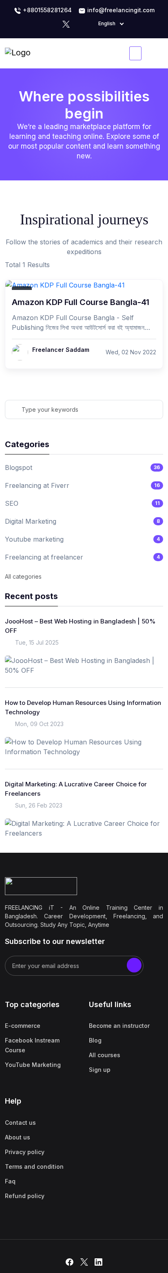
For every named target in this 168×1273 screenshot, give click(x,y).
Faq (10, 1181)
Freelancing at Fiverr (37, 485)
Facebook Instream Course (32, 1045)
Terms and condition (34, 1166)
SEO (11, 503)
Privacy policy (24, 1151)
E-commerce (22, 1025)
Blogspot (18, 467)
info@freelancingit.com (120, 10)
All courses (104, 1054)
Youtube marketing (34, 539)
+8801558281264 (46, 10)
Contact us (20, 1122)
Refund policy (24, 1195)
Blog (95, 1040)
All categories (23, 576)
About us (17, 1137)
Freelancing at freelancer (44, 557)
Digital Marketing (30, 521)
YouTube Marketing (33, 1064)
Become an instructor (119, 1025)
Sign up (100, 1069)
